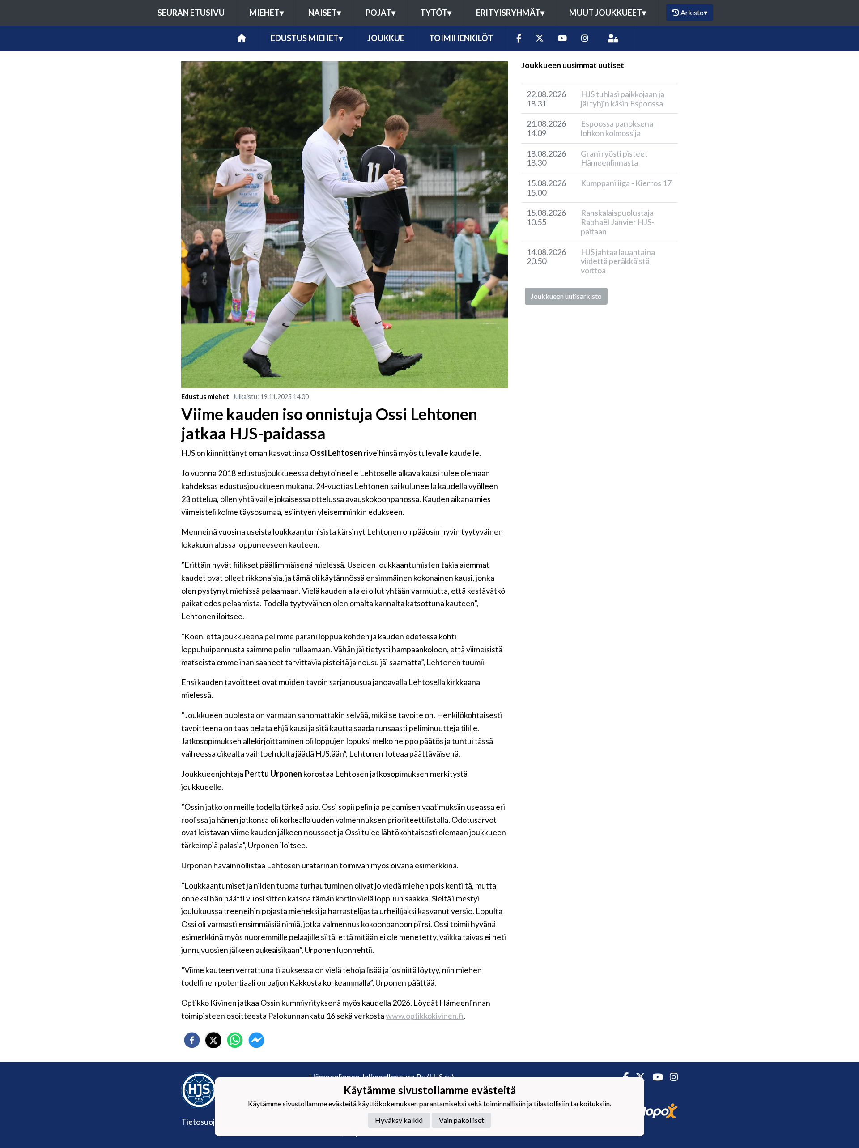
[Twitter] (539, 38)
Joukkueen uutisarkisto (566, 296)
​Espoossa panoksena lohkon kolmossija (617, 128)
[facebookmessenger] (256, 1040)
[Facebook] (518, 38)
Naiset (324, 12)
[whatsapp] (235, 1040)
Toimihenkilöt (461, 38)
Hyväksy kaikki (399, 1120)
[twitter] (213, 1040)
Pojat (380, 12)
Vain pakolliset (461, 1120)
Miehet (266, 12)
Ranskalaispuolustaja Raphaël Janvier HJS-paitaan (617, 222)
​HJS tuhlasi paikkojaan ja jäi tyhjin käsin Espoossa (622, 98)
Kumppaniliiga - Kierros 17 (626, 183)
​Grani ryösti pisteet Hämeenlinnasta (614, 158)
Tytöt (435, 12)
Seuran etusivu (191, 12)
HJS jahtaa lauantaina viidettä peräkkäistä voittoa (618, 261)
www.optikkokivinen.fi (425, 1015)
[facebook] (192, 1040)
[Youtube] (562, 38)
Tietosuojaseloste (212, 1122)
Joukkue (385, 38)
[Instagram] (584, 38)
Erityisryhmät (510, 12)
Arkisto (693, 12)
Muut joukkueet (607, 12)
